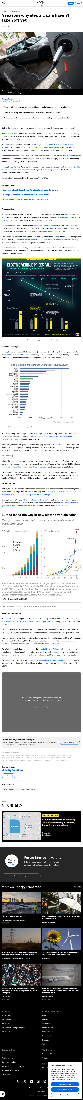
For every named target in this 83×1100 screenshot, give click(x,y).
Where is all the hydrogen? (13, 916)
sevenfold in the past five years (17, 355)
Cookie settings (65, 1095)
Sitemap (41, 1092)
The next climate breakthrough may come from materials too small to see (60, 953)
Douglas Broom (8, 99)
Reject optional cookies (65, 1089)
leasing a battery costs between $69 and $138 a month (40, 240)
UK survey (68, 156)
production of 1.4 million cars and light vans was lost (24, 467)
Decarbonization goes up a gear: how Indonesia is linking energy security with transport (19, 990)
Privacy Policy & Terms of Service (41, 1088)
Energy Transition (11, 12)
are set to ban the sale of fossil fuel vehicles (40, 147)
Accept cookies (41, 706)
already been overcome (44, 144)
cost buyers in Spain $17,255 (53, 231)
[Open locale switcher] (2, 1094)
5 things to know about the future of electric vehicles (26, 195)
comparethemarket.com (44, 226)
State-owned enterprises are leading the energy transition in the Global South (19, 953)
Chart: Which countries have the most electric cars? (26, 199)
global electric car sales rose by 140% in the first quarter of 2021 (29, 621)
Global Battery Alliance (50, 649)
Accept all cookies (65, 1084)
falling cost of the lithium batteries (37, 248)
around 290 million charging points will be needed (49, 660)
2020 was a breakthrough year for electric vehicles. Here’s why (30, 190)
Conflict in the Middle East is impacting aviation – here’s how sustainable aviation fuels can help (60, 990)
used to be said (9, 133)
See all (77, 887)
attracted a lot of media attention (36, 500)
